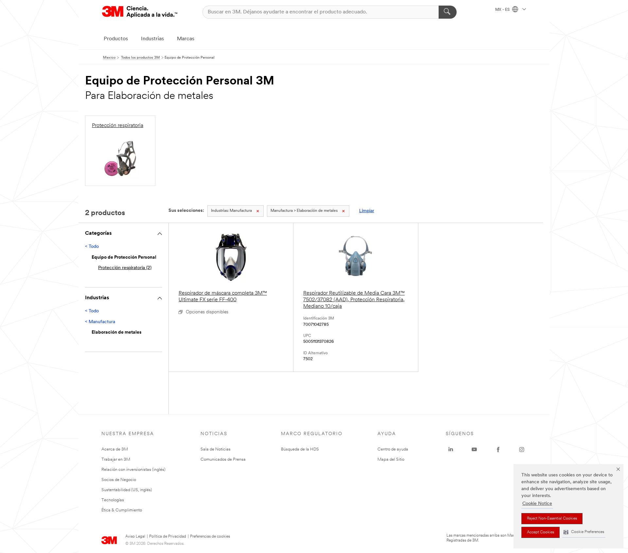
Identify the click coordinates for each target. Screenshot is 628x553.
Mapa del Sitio (390, 459)
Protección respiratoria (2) (124, 268)
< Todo (92, 246)
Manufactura (231, 211)
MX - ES (503, 10)
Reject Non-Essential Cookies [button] (552, 519)
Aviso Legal (135, 537)
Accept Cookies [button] (540, 532)
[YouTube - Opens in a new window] (474, 449)
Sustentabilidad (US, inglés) (126, 490)
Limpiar (366, 211)
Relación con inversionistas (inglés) (133, 470)
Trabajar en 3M (115, 459)
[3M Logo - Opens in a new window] (139, 12)
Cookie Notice (537, 503)
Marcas (185, 39)
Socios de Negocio (118, 480)
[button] (583, 532)
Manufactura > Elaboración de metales (304, 211)
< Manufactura (100, 322)
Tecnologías (112, 500)
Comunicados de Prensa (223, 459)
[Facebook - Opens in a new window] (498, 449)
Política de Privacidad (167, 537)
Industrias (152, 39)
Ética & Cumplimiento (121, 510)
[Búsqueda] (448, 12)
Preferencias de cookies (210, 537)
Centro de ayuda (392, 449)
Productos (116, 39)
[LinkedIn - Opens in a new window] (451, 449)
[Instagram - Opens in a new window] (522, 449)
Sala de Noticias (216, 449)
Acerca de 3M (114, 449)
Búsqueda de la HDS (300, 449)
